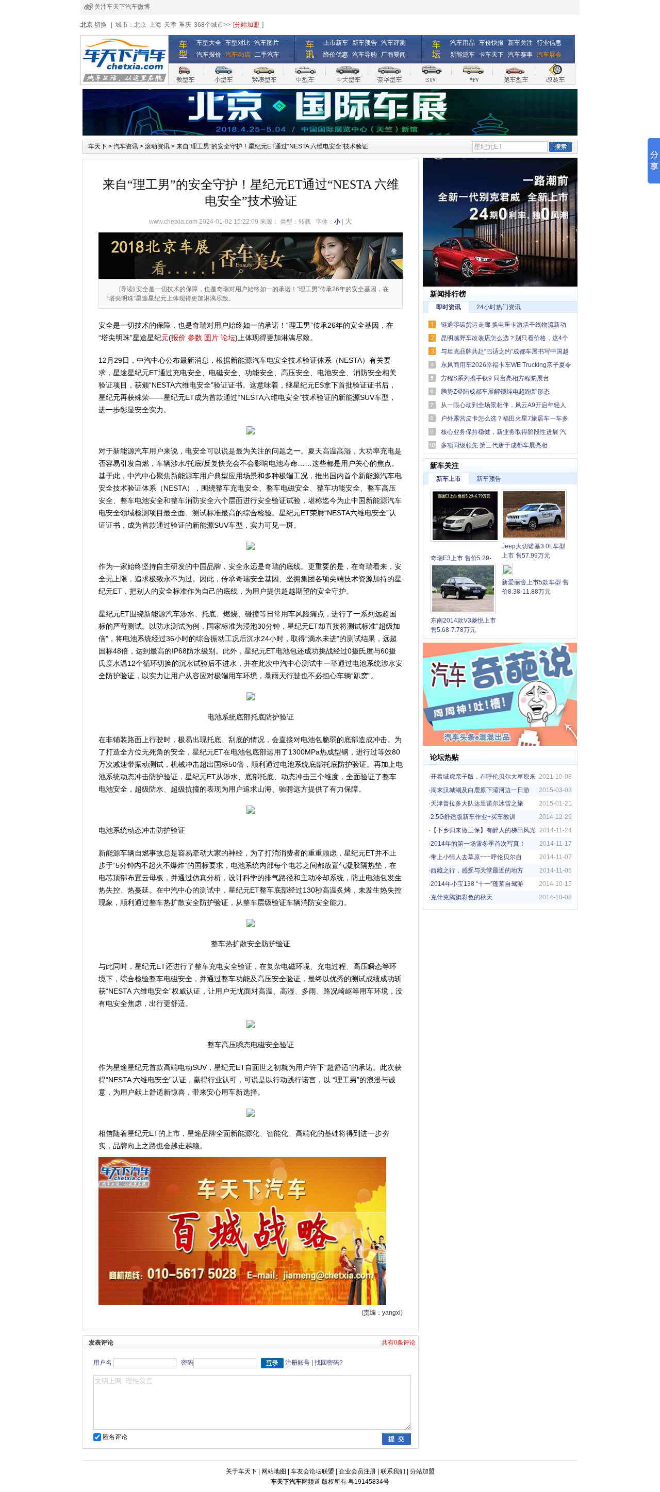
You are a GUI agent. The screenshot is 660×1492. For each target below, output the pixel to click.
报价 (178, 337)
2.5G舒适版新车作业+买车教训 (473, 816)
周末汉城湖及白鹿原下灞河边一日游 (480, 790)
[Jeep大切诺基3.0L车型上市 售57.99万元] (534, 515)
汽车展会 (549, 54)
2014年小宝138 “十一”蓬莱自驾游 (477, 883)
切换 (100, 24)
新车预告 (364, 42)
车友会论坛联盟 (312, 1471)
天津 (170, 24)
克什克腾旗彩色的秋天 (461, 897)
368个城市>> (212, 24)
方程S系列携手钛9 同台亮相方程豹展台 (495, 378)
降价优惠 (335, 54)
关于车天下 (241, 1471)
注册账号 (297, 1362)
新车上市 (448, 478)
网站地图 (273, 1471)
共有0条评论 (399, 1342)
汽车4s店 (238, 54)
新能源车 (462, 54)
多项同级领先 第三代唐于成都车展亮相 (494, 445)
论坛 (437, 757)
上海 (155, 24)
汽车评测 (393, 42)
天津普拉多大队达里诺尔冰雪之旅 (477, 803)
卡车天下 (491, 54)
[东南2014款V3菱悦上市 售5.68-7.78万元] (463, 589)
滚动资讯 (157, 146)
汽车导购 (364, 54)
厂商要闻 (393, 54)
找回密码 (327, 1362)
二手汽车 (267, 54)
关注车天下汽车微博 (122, 6)
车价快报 (491, 42)
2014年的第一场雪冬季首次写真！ (478, 843)
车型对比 (237, 42)
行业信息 (549, 42)
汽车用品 (462, 42)
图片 (211, 337)
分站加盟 (247, 24)
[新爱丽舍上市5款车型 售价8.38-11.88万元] (507, 570)
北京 (140, 24)
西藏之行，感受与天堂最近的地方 (477, 870)
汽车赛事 (520, 54)
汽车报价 (208, 54)
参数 (195, 337)
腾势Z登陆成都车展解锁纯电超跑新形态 (495, 391)
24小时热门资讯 (498, 307)
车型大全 (208, 42)
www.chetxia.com (173, 221)
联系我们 (393, 1471)
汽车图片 (266, 42)
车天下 (97, 146)
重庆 (185, 24)
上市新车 (335, 42)
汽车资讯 (125, 146)
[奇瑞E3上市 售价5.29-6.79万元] (466, 516)
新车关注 (520, 42)
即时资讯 (448, 307)
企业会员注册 (357, 1471)
